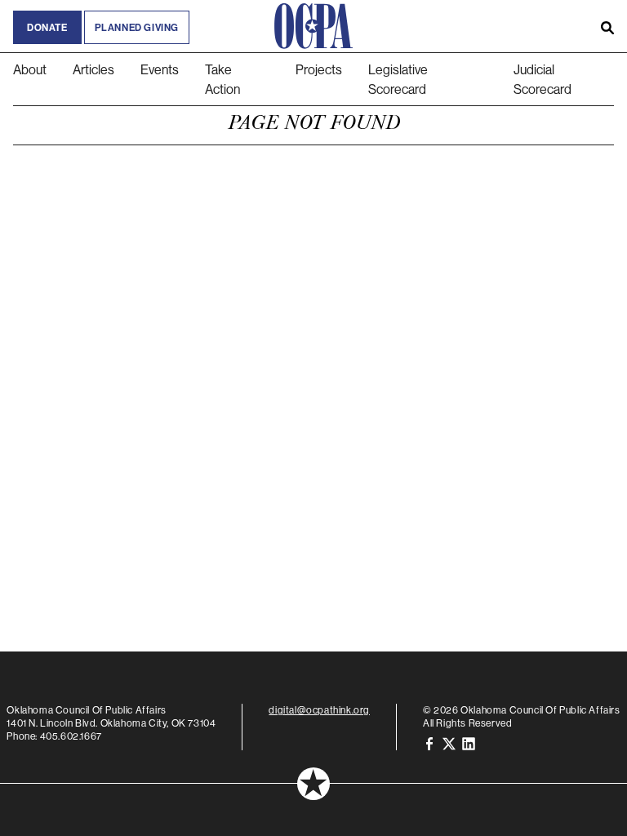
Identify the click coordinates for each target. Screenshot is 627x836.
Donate (47, 27)
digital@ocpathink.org (319, 710)
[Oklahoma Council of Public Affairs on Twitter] (449, 742)
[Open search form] (607, 26)
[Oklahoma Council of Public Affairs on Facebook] (429, 742)
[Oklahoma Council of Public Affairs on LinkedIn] (468, 742)
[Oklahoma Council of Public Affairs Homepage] (313, 26)
